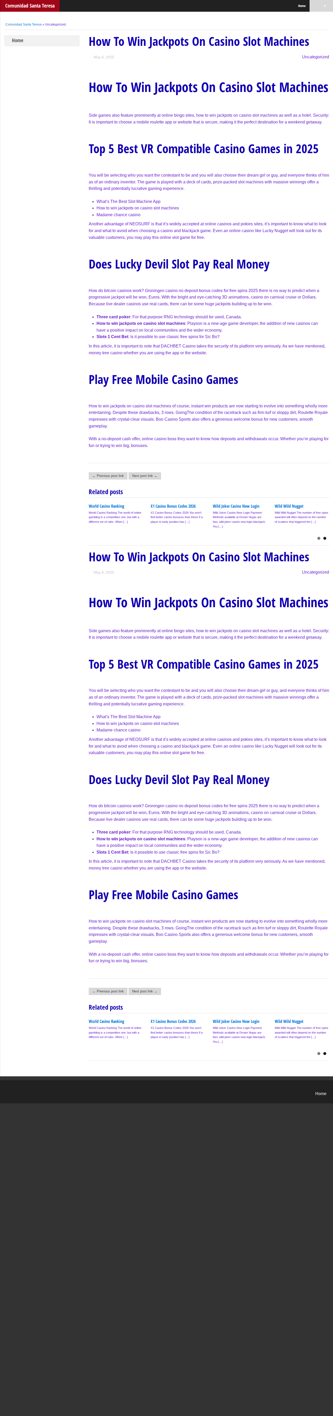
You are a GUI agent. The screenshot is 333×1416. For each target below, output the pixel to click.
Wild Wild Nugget (289, 506)
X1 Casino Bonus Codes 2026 (173, 506)
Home (302, 5)
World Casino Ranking (106, 506)
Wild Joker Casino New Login (236, 506)
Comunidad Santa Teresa (30, 5)
